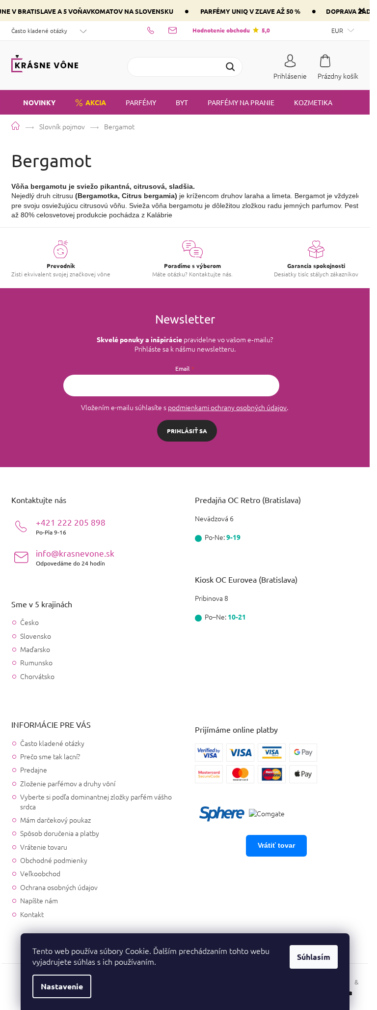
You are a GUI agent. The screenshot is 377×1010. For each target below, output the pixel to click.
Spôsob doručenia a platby (59, 833)
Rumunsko (36, 662)
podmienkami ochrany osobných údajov (227, 407)
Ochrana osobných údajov (59, 887)
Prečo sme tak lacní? (50, 756)
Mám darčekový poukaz (55, 820)
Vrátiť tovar (276, 845)
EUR (338, 30)
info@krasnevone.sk (75, 557)
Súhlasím (313, 956)
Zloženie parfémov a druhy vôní (67, 783)
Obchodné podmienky (53, 860)
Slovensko (35, 636)
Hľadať (230, 67)
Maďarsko (35, 649)
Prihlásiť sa (187, 431)
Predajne (33, 769)
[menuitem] (33, 102)
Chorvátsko (37, 676)
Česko (29, 622)
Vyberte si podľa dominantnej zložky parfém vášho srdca (96, 801)
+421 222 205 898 (71, 526)
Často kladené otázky (39, 30)
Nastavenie (62, 986)
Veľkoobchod (40, 873)
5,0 (231, 30)
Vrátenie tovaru (43, 847)
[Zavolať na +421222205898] (157, 30)
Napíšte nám (39, 900)
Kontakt (32, 914)
